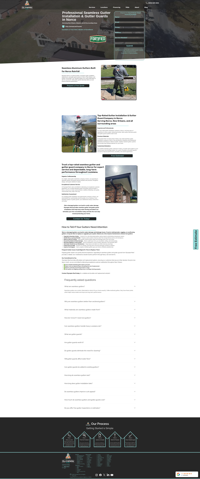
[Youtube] (2, 246)
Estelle (88, 464)
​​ (88, 454)
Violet (108, 464)
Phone (117, 27)
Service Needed (121, 37)
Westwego (109, 457)
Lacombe (109, 461)
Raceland (99, 466)
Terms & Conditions (133, 53)
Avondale (109, 458)
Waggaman (109, 459)
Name (117, 17)
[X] (2, 243)
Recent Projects (80, 466)
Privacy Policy (124, 53)
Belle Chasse (109, 455)
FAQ (78, 468)
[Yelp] (2, 239)
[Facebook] (2, 232)
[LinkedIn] (108, 475)
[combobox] (129, 35)
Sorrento (108, 460)
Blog (78, 467)
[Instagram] (2, 236)
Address (118, 32)
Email (117, 22)
